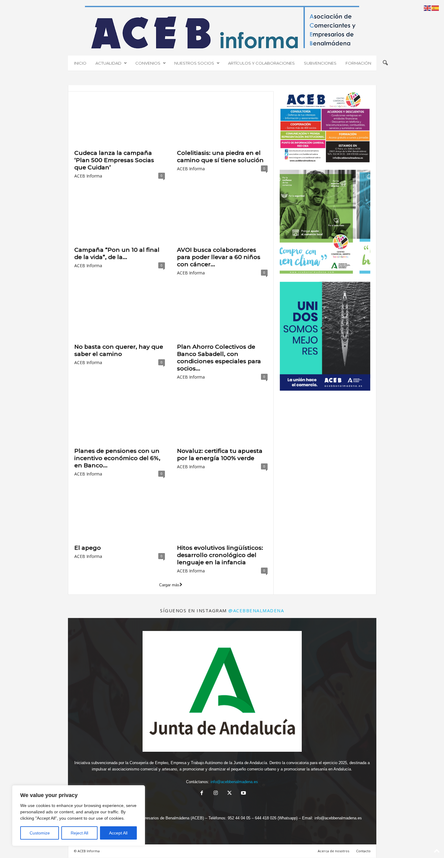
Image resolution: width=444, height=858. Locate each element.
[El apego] (119, 516)
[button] (385, 63)
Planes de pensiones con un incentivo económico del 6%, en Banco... (117, 458)
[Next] (357, 223)
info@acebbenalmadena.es (234, 782)
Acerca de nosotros (333, 851)
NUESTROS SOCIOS (194, 63)
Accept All (118, 833)
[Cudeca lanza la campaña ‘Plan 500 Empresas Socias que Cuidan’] (119, 122)
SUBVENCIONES (320, 63)
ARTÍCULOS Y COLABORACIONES (261, 63)
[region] (78, 815)
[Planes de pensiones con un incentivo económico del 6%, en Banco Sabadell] (119, 419)
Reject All (79, 833)
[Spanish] (435, 7)
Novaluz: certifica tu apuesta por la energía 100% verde (219, 454)
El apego (87, 547)
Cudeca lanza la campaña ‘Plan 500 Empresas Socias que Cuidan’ (114, 160)
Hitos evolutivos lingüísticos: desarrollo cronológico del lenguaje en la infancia (220, 555)
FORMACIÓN (358, 63)
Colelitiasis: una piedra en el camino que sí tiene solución (220, 156)
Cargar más (169, 585)
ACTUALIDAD (108, 63)
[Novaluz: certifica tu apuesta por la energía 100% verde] (222, 419)
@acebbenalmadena (256, 610)
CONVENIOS (147, 63)
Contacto (363, 851)
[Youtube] (242, 793)
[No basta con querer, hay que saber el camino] (119, 315)
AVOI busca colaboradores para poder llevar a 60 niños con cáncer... (218, 257)
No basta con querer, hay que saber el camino (118, 350)
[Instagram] (216, 793)
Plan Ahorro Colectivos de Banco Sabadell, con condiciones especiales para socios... (219, 357)
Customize (40, 833)
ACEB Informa (88, 176)
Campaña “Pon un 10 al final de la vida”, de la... (116, 253)
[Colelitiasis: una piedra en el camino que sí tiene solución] (222, 122)
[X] (229, 793)
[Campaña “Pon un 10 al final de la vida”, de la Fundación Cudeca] (119, 218)
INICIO (80, 63)
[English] (428, 7)
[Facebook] (202, 793)
